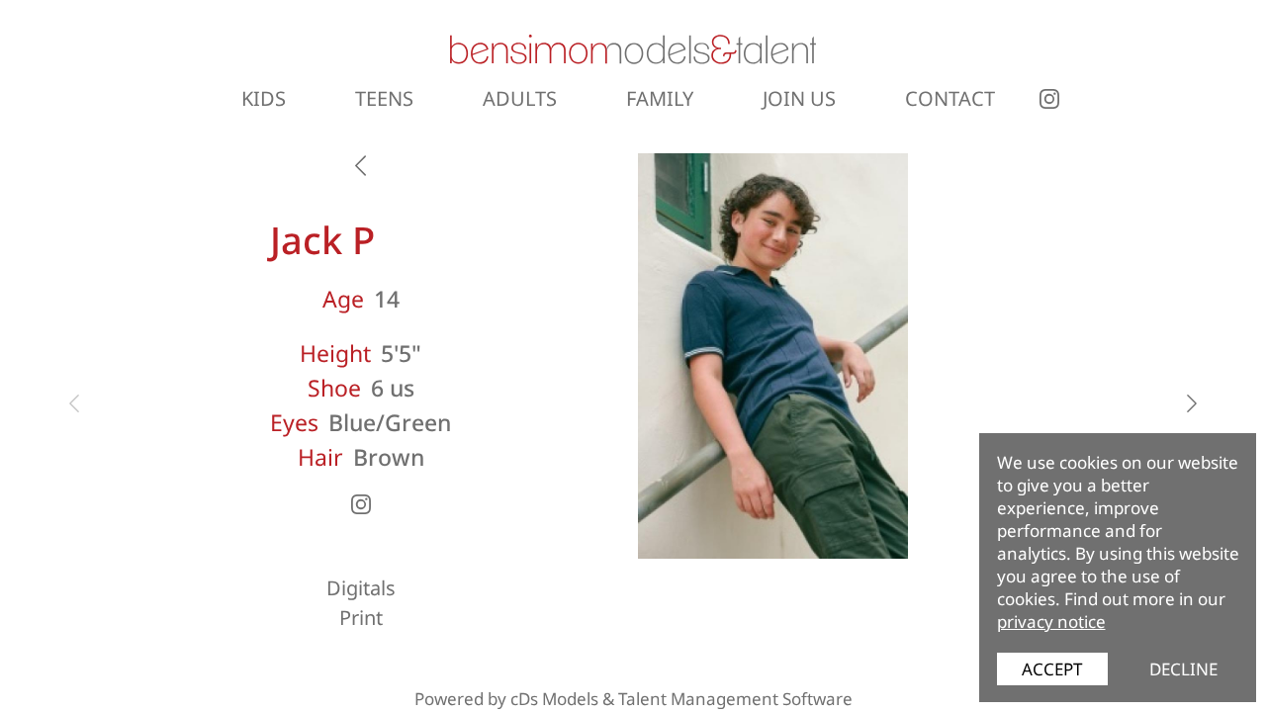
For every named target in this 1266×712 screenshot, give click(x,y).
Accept (1052, 669)
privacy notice (1051, 621)
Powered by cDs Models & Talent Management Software (633, 698)
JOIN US (799, 98)
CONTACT (950, 98)
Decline (1183, 669)
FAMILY (659, 98)
